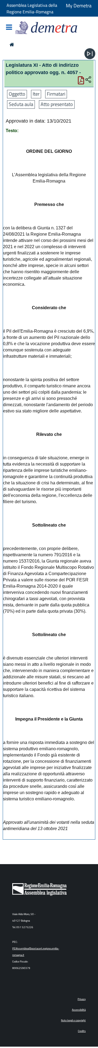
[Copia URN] (88, 80)
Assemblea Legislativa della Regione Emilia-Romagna (32, 8)
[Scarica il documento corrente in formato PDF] (81, 81)
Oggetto (17, 94)
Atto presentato (57, 104)
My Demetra (78, 5)
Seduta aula (21, 104)
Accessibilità (79, 1010)
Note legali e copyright (73, 1020)
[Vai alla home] (12, 44)
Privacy (82, 999)
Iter (36, 94)
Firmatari (56, 94)
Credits (82, 1031)
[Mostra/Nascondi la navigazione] (9, 28)
